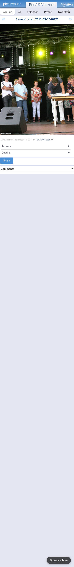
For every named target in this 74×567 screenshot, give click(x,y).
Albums (7, 12)
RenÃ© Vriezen (41, 4)
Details (6, 152)
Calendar (32, 12)
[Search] (69, 12)
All (19, 12)
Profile (48, 12)
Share (6, 160)
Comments (7, 168)
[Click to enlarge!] (37, 79)
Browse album (59, 560)
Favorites (63, 12)
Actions (6, 146)
